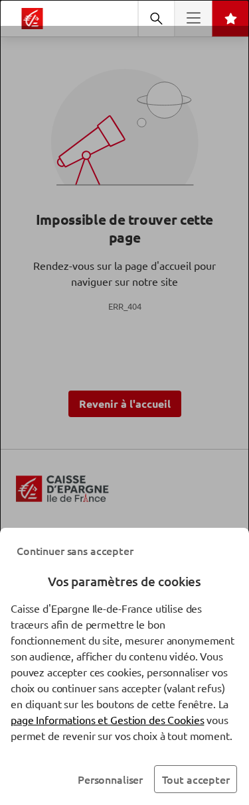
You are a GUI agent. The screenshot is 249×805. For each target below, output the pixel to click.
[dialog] (124, 402)
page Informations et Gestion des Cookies (107, 719)
